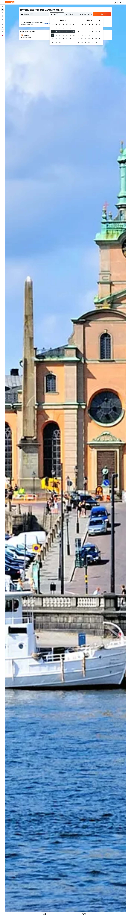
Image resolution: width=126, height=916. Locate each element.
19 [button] (70, 35)
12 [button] (70, 31)
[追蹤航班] (2, 27)
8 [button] (56, 31)
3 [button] (63, 28)
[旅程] (2, 31)
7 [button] (52, 31)
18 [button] (66, 35)
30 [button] (60, 42)
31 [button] (96, 42)
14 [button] (52, 35)
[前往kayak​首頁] (9, 2)
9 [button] (92, 31)
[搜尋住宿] (2, 9)
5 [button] (70, 28)
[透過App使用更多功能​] (2, 20)
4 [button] (66, 28)
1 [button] (56, 28)
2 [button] (92, 28)
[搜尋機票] (2, 6)
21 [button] (52, 38)
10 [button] (63, 31)
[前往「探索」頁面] (2, 24)
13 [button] (73, 31)
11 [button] (66, 31)
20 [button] (74, 35)
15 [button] (56, 35)
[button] (2, 2)
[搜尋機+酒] (2, 15)
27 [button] (73, 38)
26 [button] (70, 38)
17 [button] (63, 35)
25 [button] (66, 38)
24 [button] (63, 38)
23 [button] (59, 38)
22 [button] (56, 38)
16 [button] (59, 35)
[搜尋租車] (2, 12)
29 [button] (56, 42)
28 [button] (52, 42)
